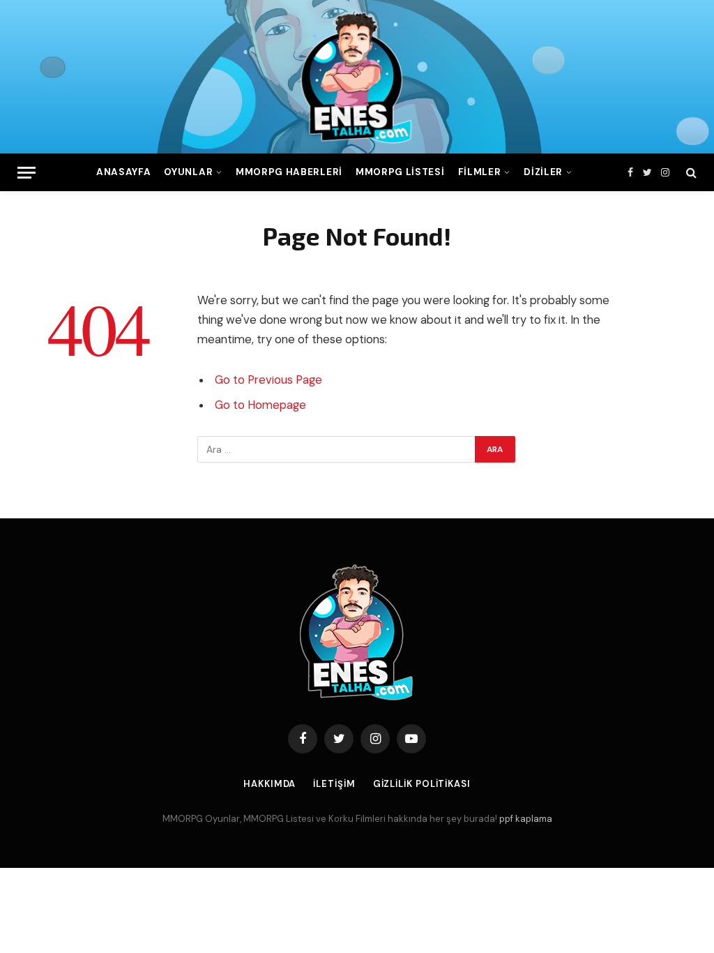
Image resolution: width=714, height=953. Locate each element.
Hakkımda (269, 784)
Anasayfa (123, 172)
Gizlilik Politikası (422, 784)
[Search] (690, 172)
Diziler (543, 172)
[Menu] (26, 172)
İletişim (334, 784)
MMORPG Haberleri (289, 172)
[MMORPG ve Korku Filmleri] (357, 76)
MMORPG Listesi (400, 172)
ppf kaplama (525, 819)
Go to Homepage (260, 405)
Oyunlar (188, 172)
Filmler (479, 172)
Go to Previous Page (268, 380)
